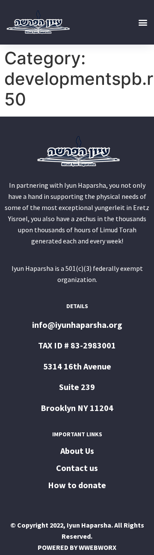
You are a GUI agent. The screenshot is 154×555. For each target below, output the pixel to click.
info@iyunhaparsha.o (73, 324)
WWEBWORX (97, 547)
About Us (77, 450)
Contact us (77, 467)
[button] (143, 22)
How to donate (77, 485)
